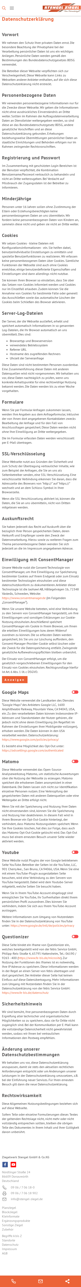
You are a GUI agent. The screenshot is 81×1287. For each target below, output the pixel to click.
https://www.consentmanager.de (24, 598)
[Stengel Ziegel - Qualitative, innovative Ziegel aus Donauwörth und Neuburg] (61, 8)
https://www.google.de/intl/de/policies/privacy (42, 925)
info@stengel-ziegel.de (27, 1199)
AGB (4, 1253)
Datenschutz (10, 1245)
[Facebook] (5, 1164)
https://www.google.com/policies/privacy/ (30, 739)
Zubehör (7, 1229)
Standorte (8, 1240)
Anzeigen (15, 680)
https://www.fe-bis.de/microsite (39, 958)
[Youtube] (13, 1164)
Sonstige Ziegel (12, 1225)
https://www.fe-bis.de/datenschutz (25, 993)
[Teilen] (67, 1281)
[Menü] (12, 8)
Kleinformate (10, 1216)
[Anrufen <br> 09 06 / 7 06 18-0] (13, 1281)
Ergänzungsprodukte (16, 1221)
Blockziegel (9, 1212)
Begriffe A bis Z (12, 1236)
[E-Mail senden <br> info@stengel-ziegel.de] (40, 1281)
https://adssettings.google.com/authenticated (33, 750)
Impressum (9, 1249)
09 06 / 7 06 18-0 (23, 1187)
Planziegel (9, 1208)
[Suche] (4, 8)
